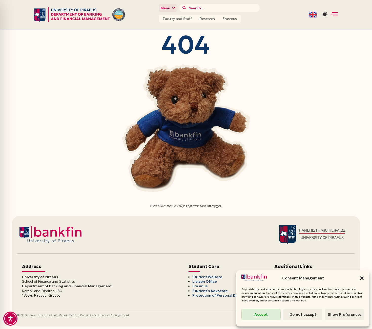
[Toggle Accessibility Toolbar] (10, 318)
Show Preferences (345, 314)
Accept (261, 314)
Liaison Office (204, 281)
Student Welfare (207, 277)
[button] (361, 278)
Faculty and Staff (177, 18)
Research (207, 18)
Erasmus (229, 18)
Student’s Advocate (210, 291)
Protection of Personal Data (217, 295)
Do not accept (303, 314)
